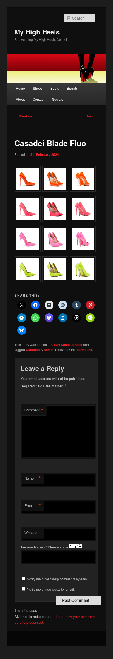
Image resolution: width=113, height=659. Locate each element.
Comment (33, 410)
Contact (38, 99)
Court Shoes (61, 344)
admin (48, 349)
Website (30, 532)
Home (20, 88)
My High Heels (37, 31)
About (20, 99)
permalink (84, 349)
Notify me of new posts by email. (51, 589)
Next (92, 116)
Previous (24, 116)
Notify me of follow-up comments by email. (58, 579)
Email (32, 505)
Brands (72, 88)
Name (32, 478)
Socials (57, 99)
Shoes (38, 88)
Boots (54, 88)
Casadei (32, 349)
